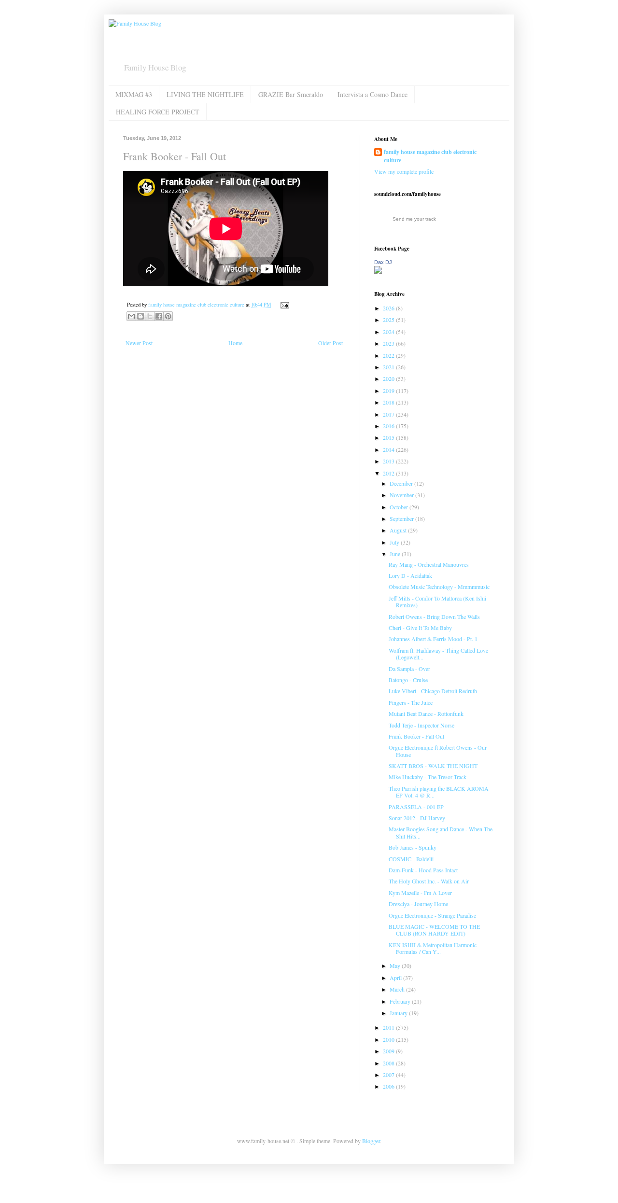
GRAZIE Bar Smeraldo (290, 94)
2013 (389, 461)
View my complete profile (404, 171)
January (399, 1013)
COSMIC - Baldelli (411, 859)
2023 (389, 343)
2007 (389, 1074)
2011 (389, 1027)
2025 (389, 319)
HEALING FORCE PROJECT (157, 111)
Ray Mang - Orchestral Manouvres (429, 564)
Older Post (330, 343)
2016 (389, 426)
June (396, 554)
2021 (389, 367)
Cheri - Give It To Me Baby (420, 627)
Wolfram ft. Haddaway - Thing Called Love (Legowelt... (438, 653)
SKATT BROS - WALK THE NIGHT (433, 765)
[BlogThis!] (140, 316)
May (396, 965)
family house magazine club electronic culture (430, 156)
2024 (389, 332)
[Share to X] (149, 316)
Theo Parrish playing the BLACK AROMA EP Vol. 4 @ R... (439, 791)
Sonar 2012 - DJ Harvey (417, 818)
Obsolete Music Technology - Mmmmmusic (439, 586)
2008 (389, 1063)
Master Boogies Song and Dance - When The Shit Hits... (440, 832)
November (402, 495)
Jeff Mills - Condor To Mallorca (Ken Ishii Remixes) (437, 601)
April (396, 977)
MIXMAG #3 (133, 94)
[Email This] (131, 316)
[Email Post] (283, 304)
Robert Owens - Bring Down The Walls (434, 616)
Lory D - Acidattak (410, 575)
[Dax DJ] (378, 271)
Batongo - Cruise (408, 680)
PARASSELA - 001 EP (416, 807)
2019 (389, 390)
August (399, 530)
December (402, 483)
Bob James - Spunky (412, 847)
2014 (389, 449)
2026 (389, 308)
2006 (389, 1086)
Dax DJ (383, 262)
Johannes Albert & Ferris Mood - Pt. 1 (433, 639)
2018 (389, 402)
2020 (389, 378)
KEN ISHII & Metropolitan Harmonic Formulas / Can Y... (433, 948)
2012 (389, 473)
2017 (389, 414)
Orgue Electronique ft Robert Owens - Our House (438, 750)
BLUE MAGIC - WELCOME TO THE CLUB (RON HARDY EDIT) (434, 930)
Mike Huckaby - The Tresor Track (427, 777)
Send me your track (414, 219)
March (398, 989)
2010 (389, 1039)
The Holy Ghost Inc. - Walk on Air (429, 881)
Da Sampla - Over (409, 668)
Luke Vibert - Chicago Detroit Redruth (433, 691)
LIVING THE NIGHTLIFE (205, 94)
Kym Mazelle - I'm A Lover (420, 892)
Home (235, 343)
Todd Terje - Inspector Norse (421, 725)
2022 (389, 355)
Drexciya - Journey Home (418, 904)
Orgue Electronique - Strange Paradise (432, 915)
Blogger (371, 1141)
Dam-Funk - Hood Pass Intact (423, 870)
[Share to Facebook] (159, 316)
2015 (389, 437)
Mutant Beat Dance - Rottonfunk (426, 713)
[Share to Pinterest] (168, 316)
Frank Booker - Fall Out (416, 736)
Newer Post (139, 343)
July (395, 542)
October (399, 507)
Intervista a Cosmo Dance (372, 94)
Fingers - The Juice (411, 702)
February (401, 1001)
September (402, 518)
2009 (389, 1051)
